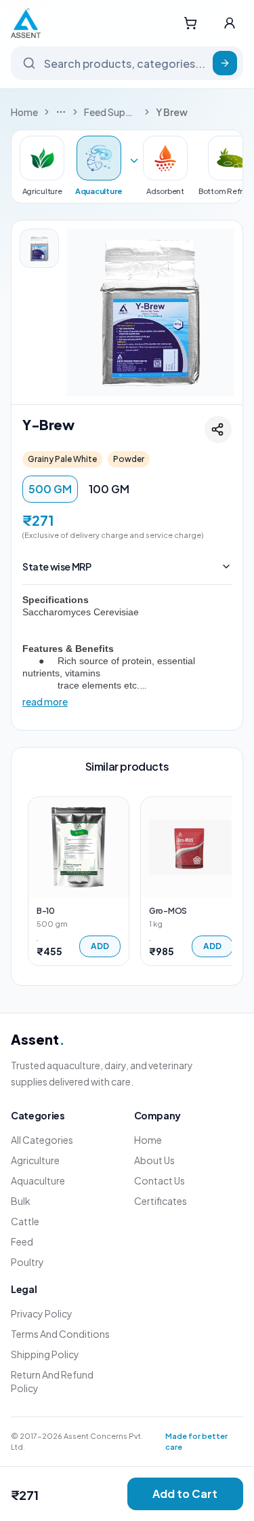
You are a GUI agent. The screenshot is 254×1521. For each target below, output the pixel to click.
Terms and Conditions (60, 1334)
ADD (100, 946)
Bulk (20, 1201)
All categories (42, 1140)
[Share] (218, 429)
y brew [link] (172, 112)
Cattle (25, 1221)
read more (45, 701)
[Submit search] (225, 63)
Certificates (160, 1201)
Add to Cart (184, 1493)
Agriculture (35, 1160)
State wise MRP (56, 566)
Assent (38, 1039)
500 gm (50, 489)
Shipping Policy (45, 1354)
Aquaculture (38, 1180)
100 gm (109, 489)
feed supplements (111, 112)
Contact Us (159, 1180)
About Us (154, 1160)
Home (24, 112)
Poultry (27, 1262)
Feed (22, 1241)
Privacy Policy (41, 1313)
